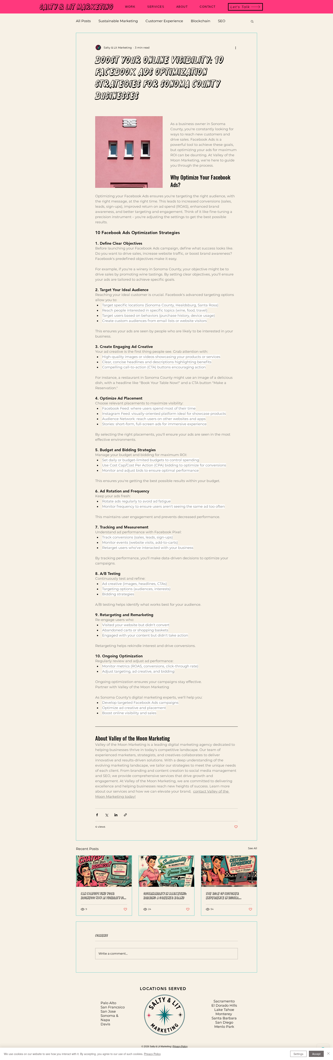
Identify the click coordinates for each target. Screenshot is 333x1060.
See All (252, 848)
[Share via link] (125, 815)
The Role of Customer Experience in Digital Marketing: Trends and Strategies (223, 895)
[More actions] (235, 47)
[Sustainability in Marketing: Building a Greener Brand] (166, 871)
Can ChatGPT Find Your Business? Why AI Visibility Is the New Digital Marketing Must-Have (102, 895)
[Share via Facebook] (97, 815)
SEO (221, 21)
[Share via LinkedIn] (116, 815)
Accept (316, 1054)
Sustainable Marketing (118, 21)
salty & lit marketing (76, 7)
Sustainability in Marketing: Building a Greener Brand (165, 895)
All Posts (83, 21)
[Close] (328, 1054)
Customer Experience (164, 21)
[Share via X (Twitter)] (106, 815)
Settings (298, 1054)
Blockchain (200, 21)
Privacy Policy (180, 1046)
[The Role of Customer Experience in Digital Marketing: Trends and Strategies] (229, 871)
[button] (252, 21)
